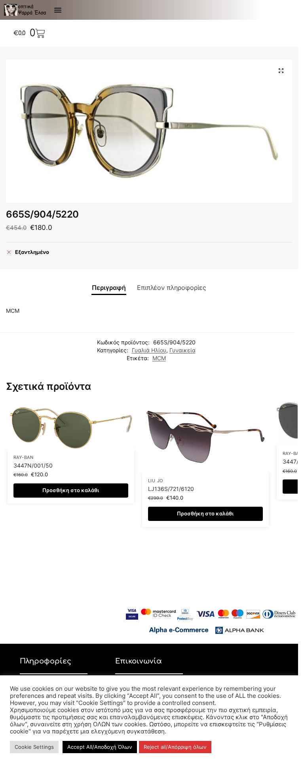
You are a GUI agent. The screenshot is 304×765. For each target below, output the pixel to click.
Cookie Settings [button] (34, 747)
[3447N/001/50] (71, 425)
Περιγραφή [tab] (109, 287)
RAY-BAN (23, 457)
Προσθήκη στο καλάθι (70, 490)
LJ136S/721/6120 (171, 489)
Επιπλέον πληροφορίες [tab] (171, 287)
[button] (281, 71)
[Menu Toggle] (58, 10)
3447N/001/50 (33, 465)
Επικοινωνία (138, 661)
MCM (159, 358)
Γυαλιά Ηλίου (149, 350)
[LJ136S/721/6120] (205, 436)
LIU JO (155, 480)
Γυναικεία (182, 350)
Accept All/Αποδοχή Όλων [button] (99, 747)
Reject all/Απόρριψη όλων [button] (175, 747)
